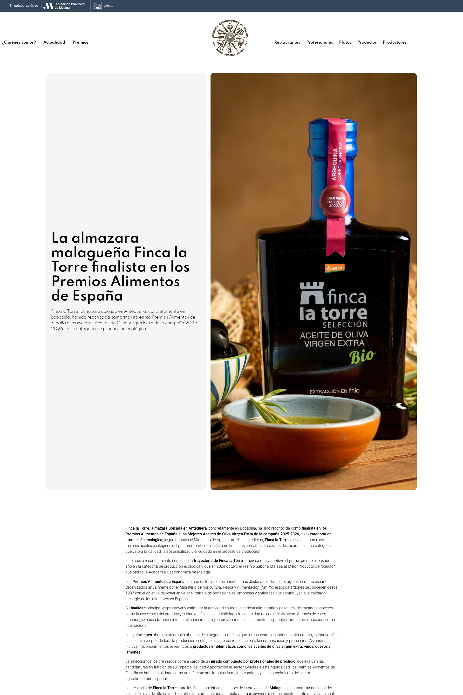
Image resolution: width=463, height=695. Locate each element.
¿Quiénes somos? (19, 43)
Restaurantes (287, 43)
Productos (367, 43)
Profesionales (319, 43)
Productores (395, 43)
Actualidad (54, 43)
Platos (345, 43)
